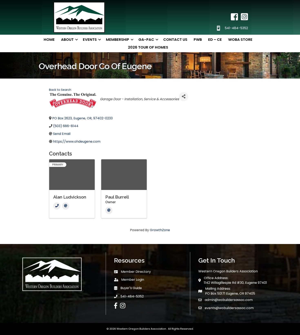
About (67, 39)
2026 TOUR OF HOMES (148, 47)
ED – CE (215, 39)
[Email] (65, 206)
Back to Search (60, 90)
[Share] (183, 96)
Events (90, 39)
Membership (117, 39)
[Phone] (56, 206)
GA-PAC (146, 39)
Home (49, 39)
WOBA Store (240, 39)
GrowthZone (160, 230)
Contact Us (175, 39)
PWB (198, 39)
